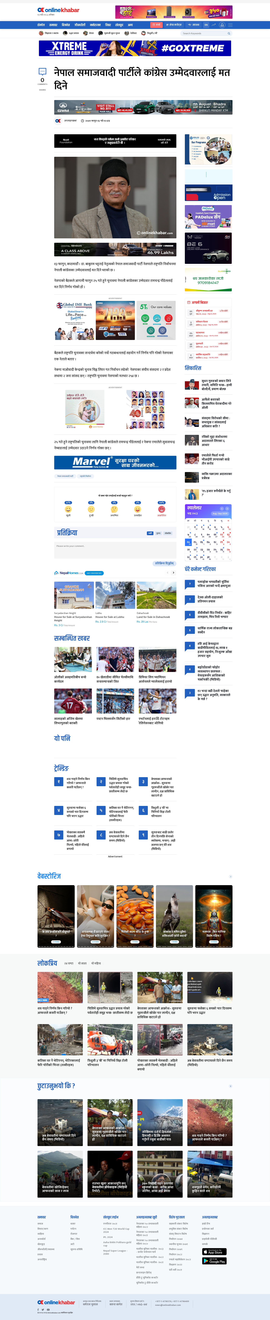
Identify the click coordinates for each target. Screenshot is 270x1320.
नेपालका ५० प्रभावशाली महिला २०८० (147, 1242)
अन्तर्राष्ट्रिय (42, 1259)
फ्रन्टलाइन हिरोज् (143, 1273)
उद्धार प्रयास (74, 33)
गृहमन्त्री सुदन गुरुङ (112, 33)
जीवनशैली (80, 25)
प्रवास (40, 1254)
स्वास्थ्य (196, 25)
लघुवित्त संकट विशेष (178, 1229)
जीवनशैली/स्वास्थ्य (46, 1249)
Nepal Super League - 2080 (115, 1252)
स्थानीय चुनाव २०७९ (178, 1244)
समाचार (53, 25)
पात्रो (158, 25)
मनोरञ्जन (95, 25)
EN (206, 25)
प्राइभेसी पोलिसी (209, 1239)
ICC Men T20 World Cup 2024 (116, 1230)
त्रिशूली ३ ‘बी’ (152, 33)
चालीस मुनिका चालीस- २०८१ (149, 1262)
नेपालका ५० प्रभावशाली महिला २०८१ (147, 1234)
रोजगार (73, 1234)
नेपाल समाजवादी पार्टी (65, 476)
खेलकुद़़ (41, 1244)
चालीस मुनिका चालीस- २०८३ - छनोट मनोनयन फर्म (149, 1250)
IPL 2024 (108, 1237)
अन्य (130, 25)
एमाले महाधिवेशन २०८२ (180, 1259)
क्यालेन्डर (194, 508)
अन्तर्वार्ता (41, 1239)
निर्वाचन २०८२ (175, 1254)
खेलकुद (119, 25)
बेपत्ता (91, 33)
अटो (72, 1244)
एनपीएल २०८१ (110, 1224)
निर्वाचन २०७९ (175, 1249)
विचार (108, 25)
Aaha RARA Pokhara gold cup (117, 1244)
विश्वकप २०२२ (175, 1265)
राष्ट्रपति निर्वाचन (85, 476)
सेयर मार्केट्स (176, 25)
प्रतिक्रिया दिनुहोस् (164, 563)
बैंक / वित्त (75, 1239)
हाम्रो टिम (206, 1224)
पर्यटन (73, 1229)
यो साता (82, 963)
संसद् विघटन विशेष (178, 1234)
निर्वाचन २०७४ (176, 1239)
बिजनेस (66, 25)
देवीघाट (133, 33)
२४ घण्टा (68, 963)
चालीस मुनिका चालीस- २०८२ (149, 1257)
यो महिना (96, 963)
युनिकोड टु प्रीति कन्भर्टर (147, 1283)
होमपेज (41, 25)
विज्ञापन (205, 1234)
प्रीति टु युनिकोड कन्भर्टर (147, 1278)
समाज (40, 1224)
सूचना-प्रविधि (76, 1249)
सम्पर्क (205, 1244)
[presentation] (167, 573)
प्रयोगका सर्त (208, 1229)
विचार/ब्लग (43, 1229)
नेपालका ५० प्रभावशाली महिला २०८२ (147, 1225)
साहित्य (41, 1234)
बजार (72, 1224)
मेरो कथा (140, 1267)
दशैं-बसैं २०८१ (175, 1270)
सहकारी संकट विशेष (178, 1224)
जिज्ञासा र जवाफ (51, 33)
